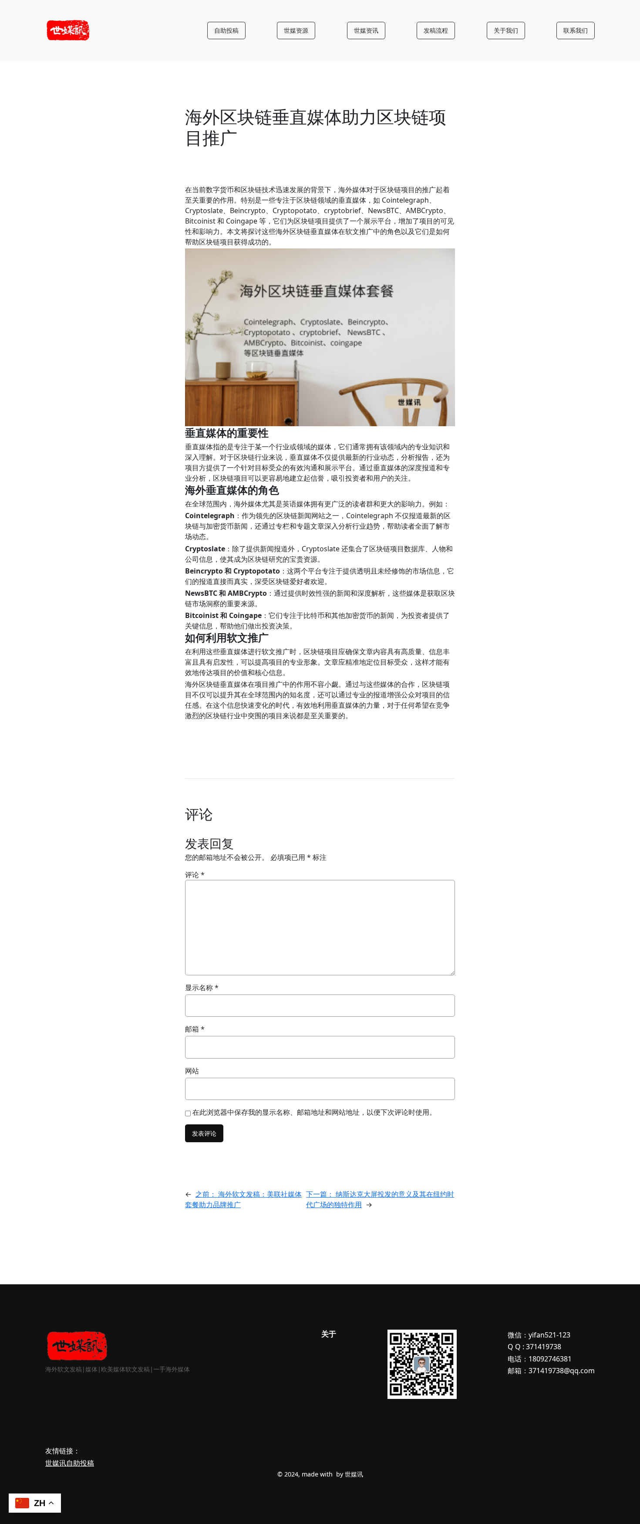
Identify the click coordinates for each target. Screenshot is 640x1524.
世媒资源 (296, 30)
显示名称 (202, 987)
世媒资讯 (366, 30)
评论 (195, 874)
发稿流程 (436, 30)
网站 (192, 1071)
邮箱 (195, 1029)
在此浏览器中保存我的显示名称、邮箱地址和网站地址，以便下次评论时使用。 (314, 1112)
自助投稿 (226, 30)
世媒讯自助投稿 (69, 1463)
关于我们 (506, 30)
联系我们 (575, 30)
